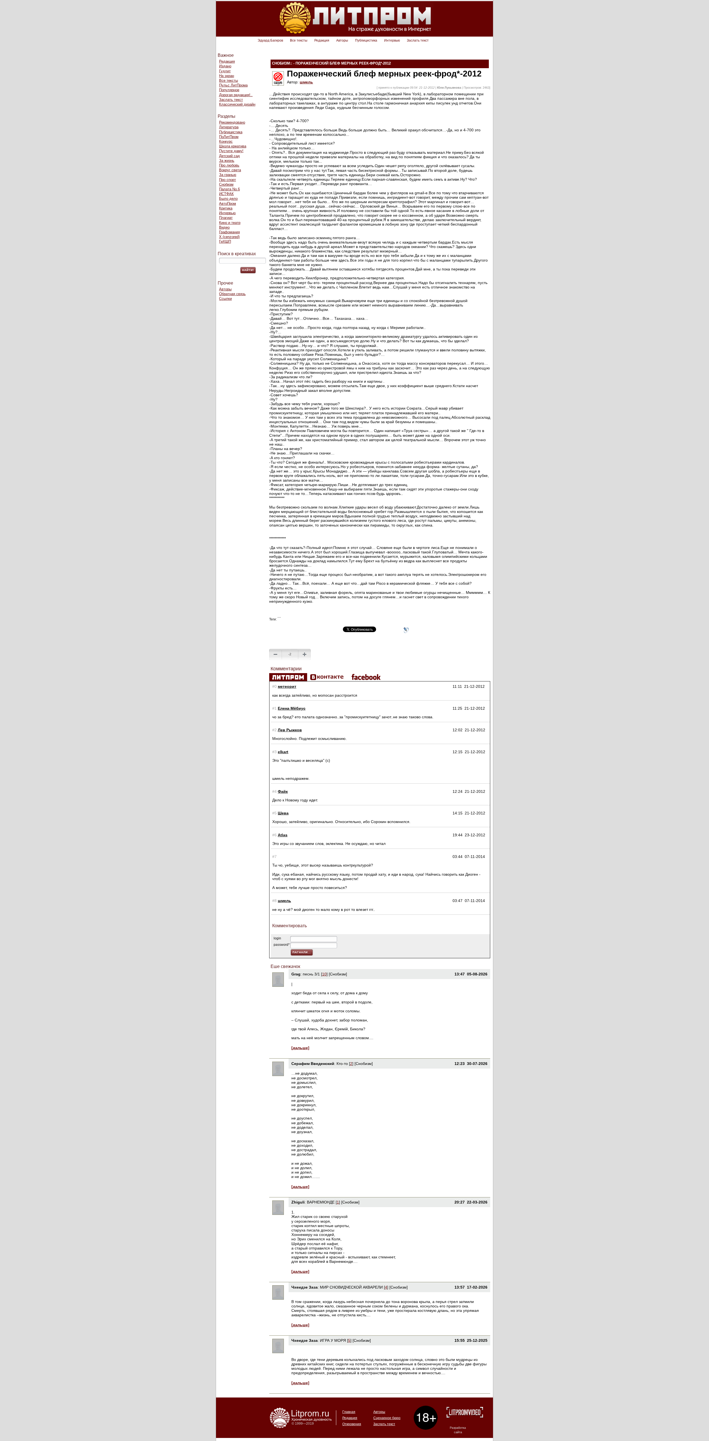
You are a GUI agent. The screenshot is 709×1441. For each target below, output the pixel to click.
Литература (228, 127)
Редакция (321, 40)
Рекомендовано (232, 122)
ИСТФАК (226, 194)
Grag (295, 974)
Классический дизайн (237, 104)
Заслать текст (418, 40)
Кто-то (342, 1063)
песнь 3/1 (311, 974)
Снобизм (226, 184)
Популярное (229, 90)
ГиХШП (225, 241)
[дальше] (300, 1048)
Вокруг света (230, 170)
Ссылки (225, 299)
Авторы (342, 40)
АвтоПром (227, 203)
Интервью (392, 40)
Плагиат (226, 218)
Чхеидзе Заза (304, 1287)
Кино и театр (229, 223)
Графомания (229, 232)
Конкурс (226, 141)
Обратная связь (232, 294)
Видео (224, 227)
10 (324, 974)
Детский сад (229, 156)
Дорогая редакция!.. (236, 95)
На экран (226, 76)
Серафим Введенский (312, 1063)
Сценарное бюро (386, 1418)
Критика (225, 208)
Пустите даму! (231, 151)
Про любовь (229, 165)
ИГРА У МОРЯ (333, 1340)
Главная (348, 1412)
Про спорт (227, 180)
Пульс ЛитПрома (233, 85)
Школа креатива (232, 146)
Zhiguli (298, 1202)
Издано (225, 66)
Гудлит (225, 71)
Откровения (351, 1424)
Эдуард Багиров (270, 40)
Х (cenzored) (229, 237)
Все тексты (298, 40)
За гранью (227, 175)
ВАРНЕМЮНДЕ (321, 1202)
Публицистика (366, 40)
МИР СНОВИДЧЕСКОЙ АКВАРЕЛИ (351, 1287)
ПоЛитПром (228, 137)
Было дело (228, 198)
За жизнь (226, 161)
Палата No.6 (229, 189)
